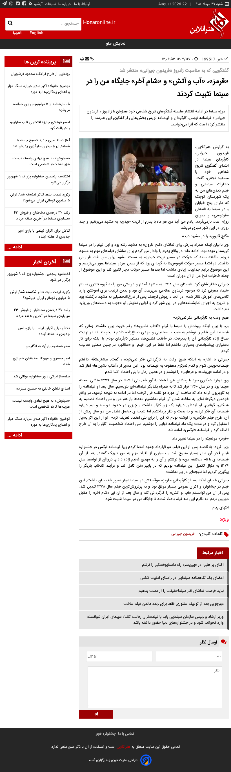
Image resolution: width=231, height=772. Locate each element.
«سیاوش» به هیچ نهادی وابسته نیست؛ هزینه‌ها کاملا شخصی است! (41, 162)
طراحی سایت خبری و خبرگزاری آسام (113, 760)
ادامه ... (14, 247)
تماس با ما (126, 733)
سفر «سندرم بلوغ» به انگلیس (48, 346)
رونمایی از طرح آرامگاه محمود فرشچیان (40, 74)
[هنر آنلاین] (209, 23)
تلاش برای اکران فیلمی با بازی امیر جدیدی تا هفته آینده (44, 234)
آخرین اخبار (45, 262)
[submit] (96, 714)
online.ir (99, 23)
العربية (16, 32)
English (36, 32)
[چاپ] (82, 59)
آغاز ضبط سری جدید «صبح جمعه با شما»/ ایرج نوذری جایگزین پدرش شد (41, 143)
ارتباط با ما (82, 4)
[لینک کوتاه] (91, 59)
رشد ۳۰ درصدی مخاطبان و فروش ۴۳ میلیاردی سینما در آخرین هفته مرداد (42, 216)
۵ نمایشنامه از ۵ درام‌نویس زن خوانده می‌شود (41, 107)
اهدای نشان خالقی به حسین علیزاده (43, 389)
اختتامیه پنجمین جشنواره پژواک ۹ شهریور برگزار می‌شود (38, 180)
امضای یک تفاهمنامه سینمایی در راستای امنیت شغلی (182, 578)
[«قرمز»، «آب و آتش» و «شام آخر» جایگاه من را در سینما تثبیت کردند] (136, 176)
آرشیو (38, 4)
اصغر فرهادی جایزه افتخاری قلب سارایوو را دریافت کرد (40, 125)
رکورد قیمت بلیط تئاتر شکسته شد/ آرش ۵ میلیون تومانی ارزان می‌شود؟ (40, 198)
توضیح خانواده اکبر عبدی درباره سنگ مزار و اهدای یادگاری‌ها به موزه (39, 89)
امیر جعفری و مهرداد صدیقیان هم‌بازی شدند (41, 361)
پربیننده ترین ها (40, 62)
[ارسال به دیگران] (86, 59)
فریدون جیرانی (183, 534)
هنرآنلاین (122, 747)
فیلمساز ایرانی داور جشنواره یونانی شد (41, 377)
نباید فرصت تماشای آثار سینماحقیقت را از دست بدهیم (181, 591)
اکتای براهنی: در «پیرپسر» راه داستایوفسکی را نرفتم (183, 565)
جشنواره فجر (106, 733)
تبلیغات (50, 4)
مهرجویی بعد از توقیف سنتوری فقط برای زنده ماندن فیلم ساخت (173, 604)
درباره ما (64, 4)
